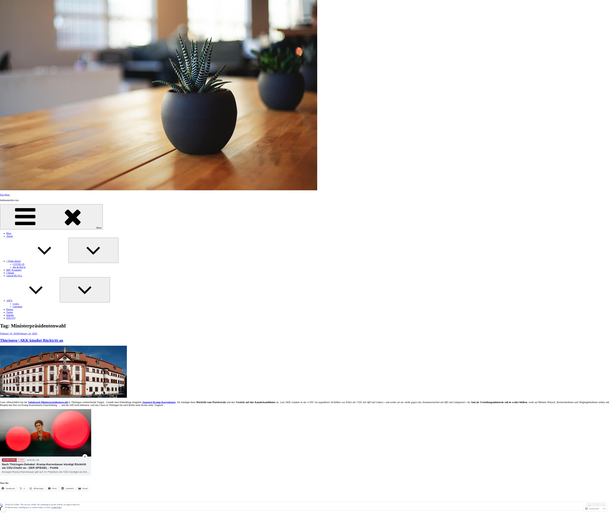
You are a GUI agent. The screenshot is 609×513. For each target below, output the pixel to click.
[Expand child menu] (93, 250)
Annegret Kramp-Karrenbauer (159, 402)
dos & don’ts (19, 267)
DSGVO (10, 318)
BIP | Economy (14, 270)
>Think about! (13, 261)
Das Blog (5, 194)
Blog (8, 233)
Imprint (10, 315)
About (9, 236)
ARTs (9, 300)
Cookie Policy (56, 507)
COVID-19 (18, 264)
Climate (10, 272)
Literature (17, 306)
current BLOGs (14, 275)
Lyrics (16, 303)
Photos (9, 309)
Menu (99, 228)
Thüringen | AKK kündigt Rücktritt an (31, 340)
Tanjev (9, 312)
